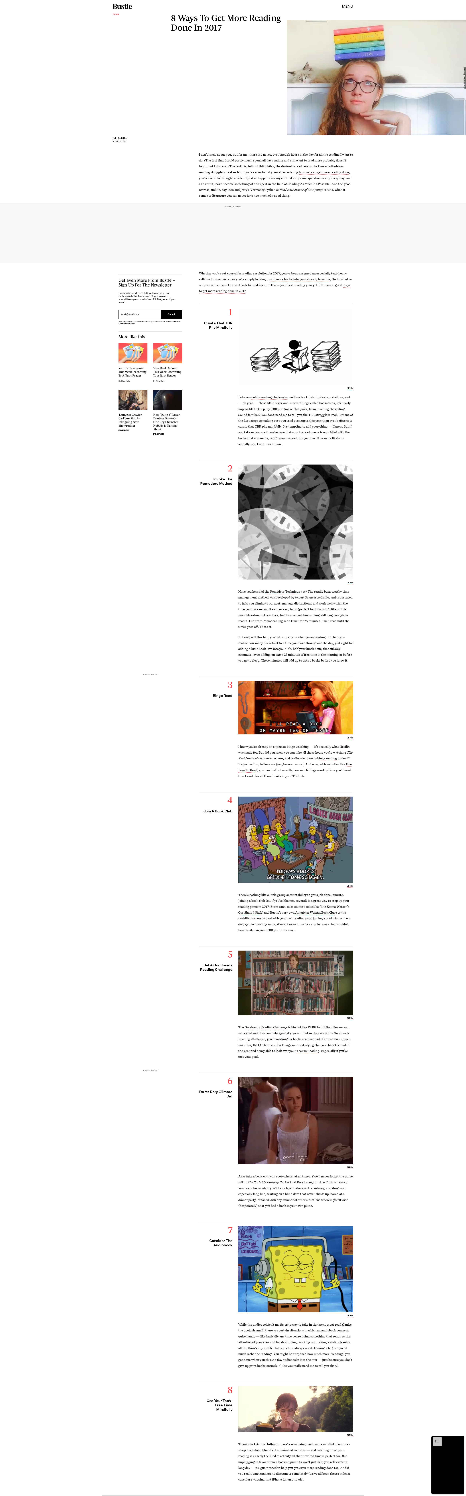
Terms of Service (172, 321)
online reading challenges (269, 397)
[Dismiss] (460, 1439)
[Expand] (435, 1439)
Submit (172, 314)
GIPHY (350, 388)
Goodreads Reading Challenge (266, 1027)
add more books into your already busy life (300, 279)
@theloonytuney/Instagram (464, 78)
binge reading (327, 758)
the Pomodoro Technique (282, 591)
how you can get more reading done (324, 172)
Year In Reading (308, 1051)
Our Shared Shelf (250, 912)
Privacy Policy (128, 323)
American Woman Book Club (315, 912)
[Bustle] (122, 6)
